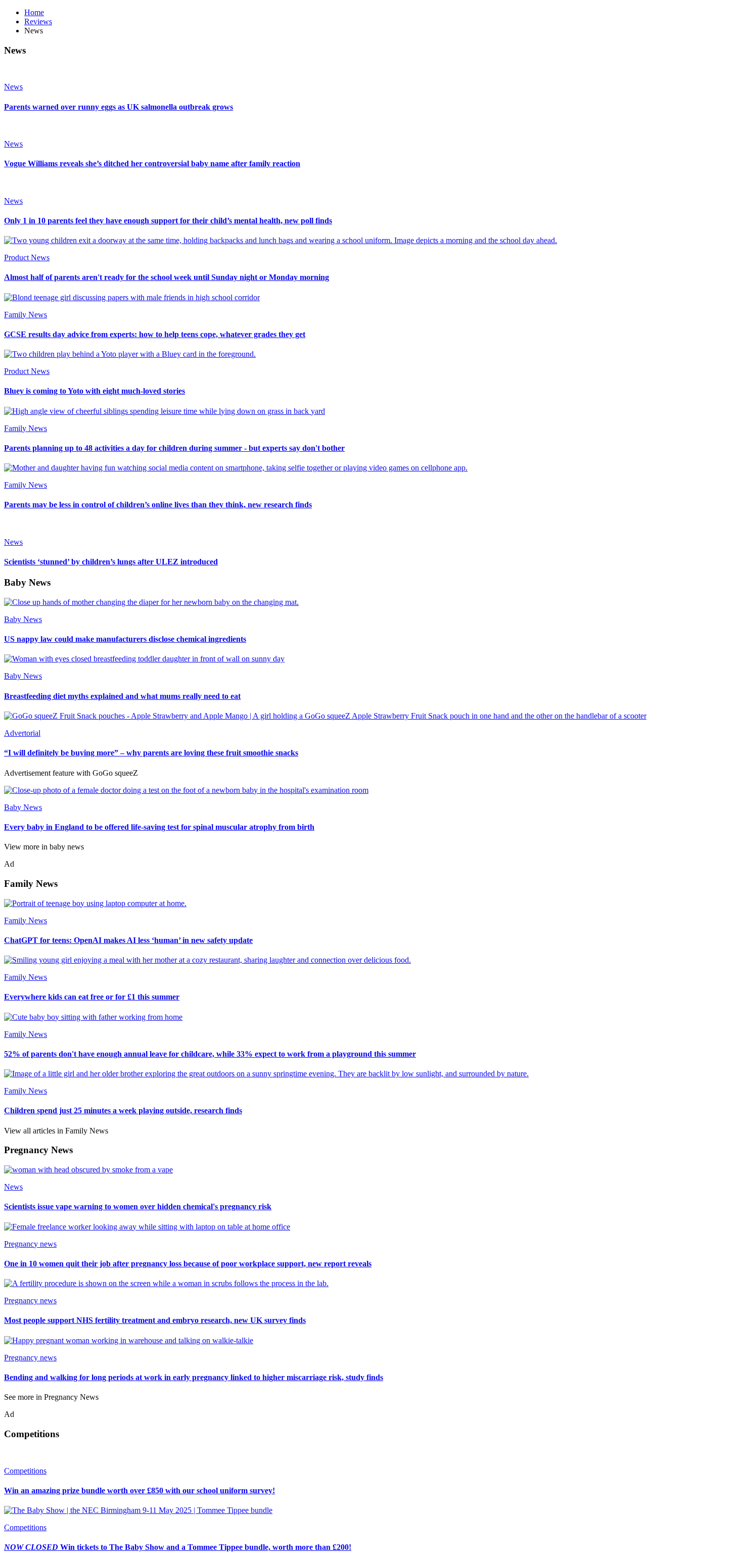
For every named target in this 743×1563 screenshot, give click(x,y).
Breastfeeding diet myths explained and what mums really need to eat (122, 696)
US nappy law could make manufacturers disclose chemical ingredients (125, 639)
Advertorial (22, 733)
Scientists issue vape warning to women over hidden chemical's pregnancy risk (137, 1206)
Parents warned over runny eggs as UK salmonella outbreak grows (118, 107)
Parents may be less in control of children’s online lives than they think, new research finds (158, 504)
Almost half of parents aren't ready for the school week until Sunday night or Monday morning (166, 277)
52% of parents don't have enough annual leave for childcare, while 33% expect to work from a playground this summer (210, 1054)
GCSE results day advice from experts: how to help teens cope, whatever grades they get (154, 334)
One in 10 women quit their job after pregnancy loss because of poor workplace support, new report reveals (188, 1263)
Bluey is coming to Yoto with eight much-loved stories (94, 391)
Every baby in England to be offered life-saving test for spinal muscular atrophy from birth (159, 827)
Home (34, 12)
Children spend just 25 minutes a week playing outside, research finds (123, 1110)
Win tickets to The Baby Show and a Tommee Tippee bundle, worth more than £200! (177, 1547)
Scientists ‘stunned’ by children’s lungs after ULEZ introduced (111, 561)
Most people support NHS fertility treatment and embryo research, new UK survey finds (155, 1320)
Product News (27, 257)
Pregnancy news (30, 1244)
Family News (25, 314)
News (13, 86)
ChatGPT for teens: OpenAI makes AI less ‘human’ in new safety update (128, 940)
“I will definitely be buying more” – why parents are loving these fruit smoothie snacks (151, 752)
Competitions (25, 1470)
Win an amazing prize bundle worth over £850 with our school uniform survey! (139, 1490)
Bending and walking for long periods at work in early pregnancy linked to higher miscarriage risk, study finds (193, 1377)
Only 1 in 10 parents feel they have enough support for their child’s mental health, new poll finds (168, 220)
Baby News (23, 619)
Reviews (38, 21)
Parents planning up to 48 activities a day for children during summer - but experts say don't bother (174, 448)
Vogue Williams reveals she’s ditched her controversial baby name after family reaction (152, 163)
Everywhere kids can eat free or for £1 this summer (91, 996)
